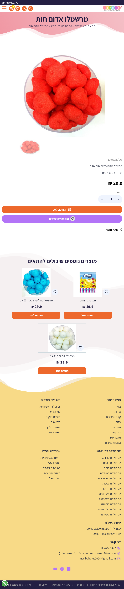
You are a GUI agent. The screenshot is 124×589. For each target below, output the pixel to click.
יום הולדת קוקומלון (110, 504)
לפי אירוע (55, 412)
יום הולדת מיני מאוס (110, 499)
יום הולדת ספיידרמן (110, 473)
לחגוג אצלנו (53, 478)
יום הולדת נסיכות (112, 483)
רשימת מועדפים (51, 468)
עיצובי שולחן (53, 427)
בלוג (118, 422)
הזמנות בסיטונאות (50, 457)
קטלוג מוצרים (81, 26)
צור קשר (116, 432)
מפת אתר (115, 427)
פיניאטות (55, 422)
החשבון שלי (54, 463)
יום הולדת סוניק (112, 468)
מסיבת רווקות (53, 417)
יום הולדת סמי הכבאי (109, 478)
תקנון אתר (115, 437)
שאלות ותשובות (52, 473)
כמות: (119, 192)
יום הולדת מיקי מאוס (109, 494)
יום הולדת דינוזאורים (109, 509)
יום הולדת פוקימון (111, 463)
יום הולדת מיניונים (111, 514)
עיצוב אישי (54, 432)
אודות (117, 412)
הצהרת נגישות (113, 442)
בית (94, 26)
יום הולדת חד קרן (111, 488)
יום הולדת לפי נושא (61, 26)
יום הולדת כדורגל (111, 457)
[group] (62, 94)
